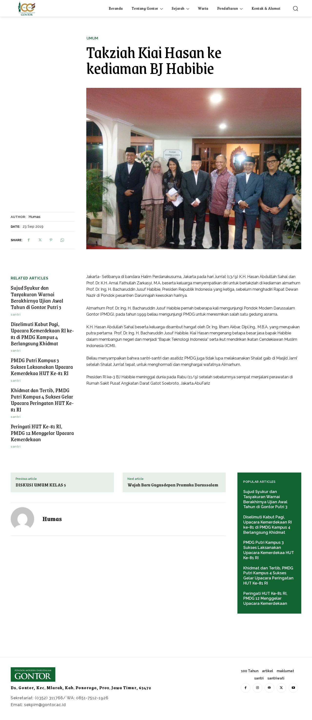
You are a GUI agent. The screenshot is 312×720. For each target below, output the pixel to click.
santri (15, 314)
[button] (295, 8)
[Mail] (269, 688)
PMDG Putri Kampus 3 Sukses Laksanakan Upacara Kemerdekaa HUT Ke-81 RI (42, 366)
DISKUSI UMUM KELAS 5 (41, 484)
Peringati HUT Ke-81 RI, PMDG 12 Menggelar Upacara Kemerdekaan (42, 432)
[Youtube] (293, 688)
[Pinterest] (51, 240)
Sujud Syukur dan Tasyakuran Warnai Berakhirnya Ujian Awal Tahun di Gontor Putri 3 (37, 297)
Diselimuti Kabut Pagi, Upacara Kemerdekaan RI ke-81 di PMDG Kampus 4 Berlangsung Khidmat (42, 334)
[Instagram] (257, 688)
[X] (40, 240)
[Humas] (25, 519)
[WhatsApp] (62, 240)
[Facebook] (28, 240)
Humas (34, 217)
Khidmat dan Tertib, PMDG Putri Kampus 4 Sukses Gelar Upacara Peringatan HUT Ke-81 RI (42, 400)
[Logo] (26, 8)
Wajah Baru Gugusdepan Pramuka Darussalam (172, 484)
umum (92, 38)
